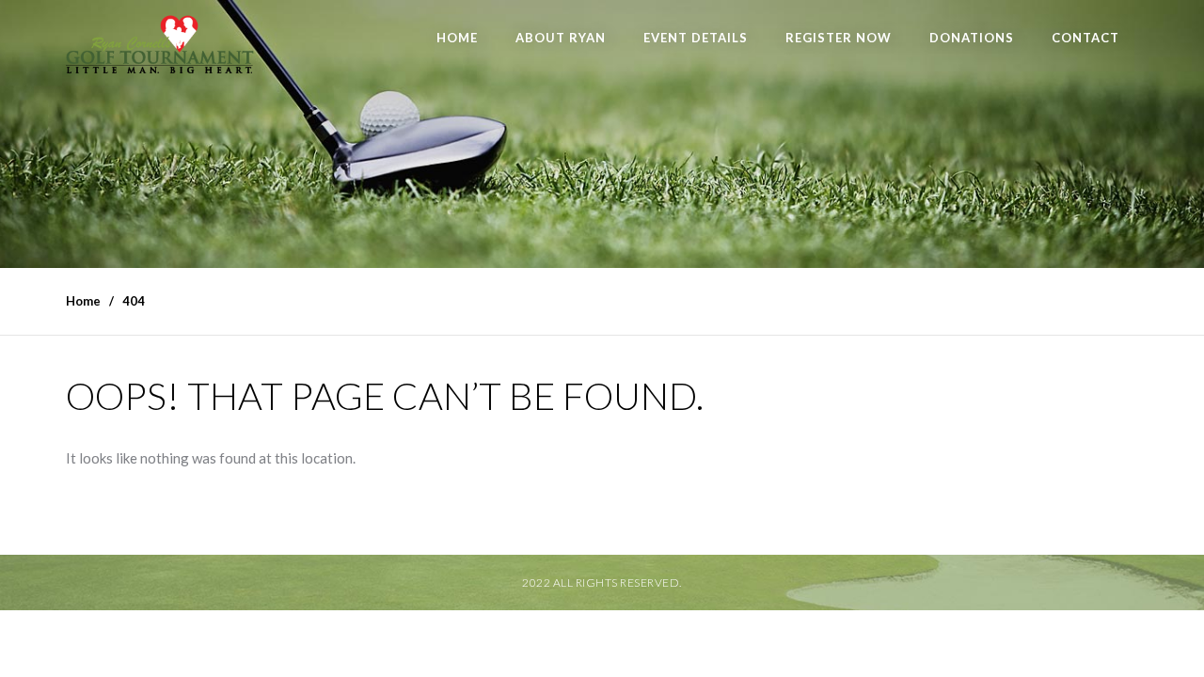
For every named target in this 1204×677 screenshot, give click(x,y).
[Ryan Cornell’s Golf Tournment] (160, 49)
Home (457, 37)
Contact (1085, 37)
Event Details (695, 37)
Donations (971, 37)
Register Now (838, 37)
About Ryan (560, 37)
